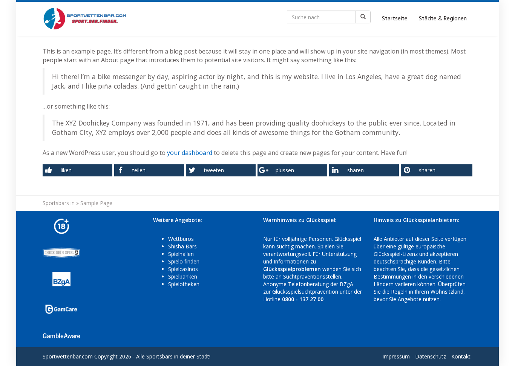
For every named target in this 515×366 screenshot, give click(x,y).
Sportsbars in (59, 203)
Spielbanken (182, 276)
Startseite (395, 19)
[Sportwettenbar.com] (85, 19)
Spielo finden (183, 261)
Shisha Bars (182, 246)
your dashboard (189, 153)
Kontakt (461, 356)
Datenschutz (430, 356)
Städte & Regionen (443, 19)
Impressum (396, 356)
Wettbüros (181, 238)
